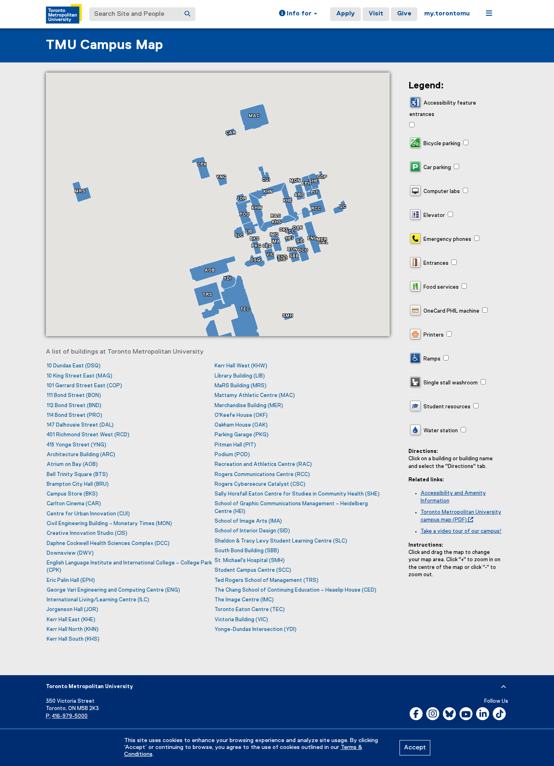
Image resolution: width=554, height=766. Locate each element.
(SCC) (253, 570)
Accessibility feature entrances (442, 108)
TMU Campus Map (104, 45)
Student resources (446, 407)
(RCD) (88, 435)
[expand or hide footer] (503, 687)
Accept (415, 748)
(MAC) (255, 395)
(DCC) (108, 543)
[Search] (187, 14)
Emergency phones (446, 239)
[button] (298, 14)
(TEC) (250, 609)
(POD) (232, 454)
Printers (433, 335)
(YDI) (255, 629)
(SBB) (247, 551)
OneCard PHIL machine (450, 311)
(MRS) (240, 385)
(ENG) (113, 590)
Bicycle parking (441, 143)
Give (404, 14)
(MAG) (79, 376)
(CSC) (260, 484)
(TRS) (266, 580)
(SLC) (281, 541)
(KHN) (73, 629)
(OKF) (241, 415)
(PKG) (241, 435)
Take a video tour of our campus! (461, 531)
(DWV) (70, 553)
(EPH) (71, 580)
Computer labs (441, 191)
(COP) (84, 385)
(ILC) (98, 600)
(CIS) (87, 533)
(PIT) (235, 445)
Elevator (433, 215)
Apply (345, 14)
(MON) (109, 523)
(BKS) (72, 494)
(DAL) (80, 425)
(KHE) (71, 619)
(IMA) (248, 521)
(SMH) (250, 560)
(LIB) (240, 376)
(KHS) (73, 639)
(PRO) (74, 415)
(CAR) (74, 503)
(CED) (295, 590)
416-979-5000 (70, 716)
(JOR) (72, 609)
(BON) (74, 395)
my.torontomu (447, 14)
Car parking (436, 167)
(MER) (249, 405)
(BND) (74, 405)
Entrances (435, 263)
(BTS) (77, 474)
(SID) (252, 531)
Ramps (431, 359)
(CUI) (88, 514)
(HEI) (291, 507)
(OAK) (241, 425)
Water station (440, 430)
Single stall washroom (450, 383)
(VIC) (241, 619)
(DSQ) (74, 366)
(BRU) (78, 484)
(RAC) (263, 464)
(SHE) (297, 494)
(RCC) (262, 474)
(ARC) (81, 454)
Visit (376, 14)
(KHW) (241, 366)
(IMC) (244, 600)
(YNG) (76, 445)
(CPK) (129, 566)
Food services (440, 287)
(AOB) (72, 464)
